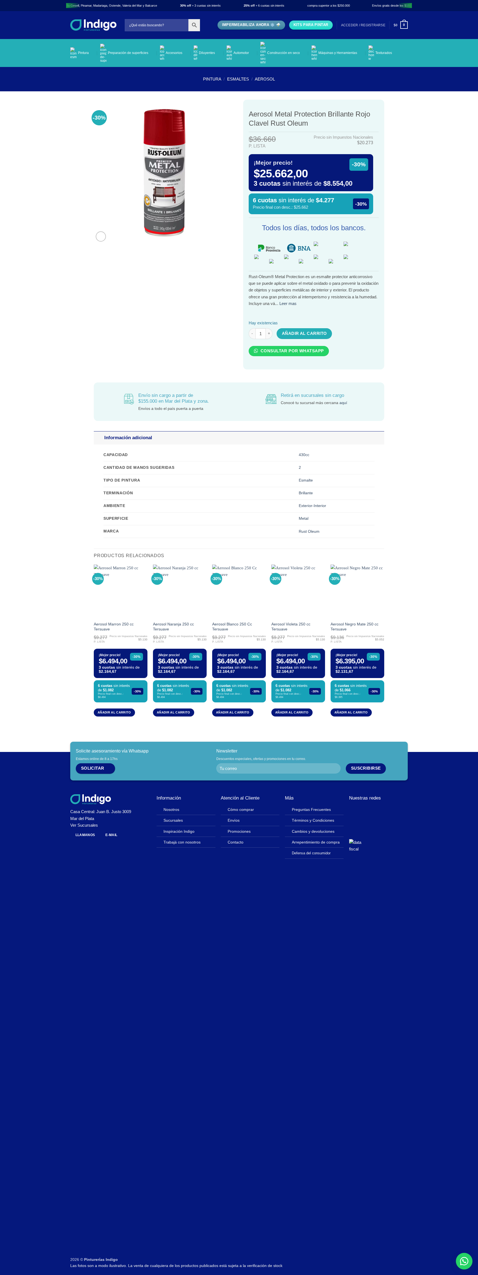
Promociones (239, 831)
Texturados (383, 53)
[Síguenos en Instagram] (360, 811)
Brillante (306, 493)
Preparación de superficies (128, 53)
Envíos (234, 820)
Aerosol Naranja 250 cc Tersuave (173, 626)
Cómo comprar (241, 810)
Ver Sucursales (84, 825)
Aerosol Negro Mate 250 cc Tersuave (354, 626)
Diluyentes (207, 53)
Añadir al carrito (304, 333)
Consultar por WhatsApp (291, 351)
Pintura (83, 53)
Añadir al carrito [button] (114, 712)
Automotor (241, 53)
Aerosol (265, 79)
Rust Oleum (309, 531)
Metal (303, 518)
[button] (363, 25)
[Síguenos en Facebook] (353, 811)
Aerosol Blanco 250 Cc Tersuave (232, 626)
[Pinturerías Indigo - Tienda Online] (93, 25)
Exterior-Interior (312, 506)
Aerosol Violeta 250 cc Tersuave (290, 626)
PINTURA (212, 79)
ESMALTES (238, 79)
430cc (304, 455)
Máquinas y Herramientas (337, 53)
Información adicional (128, 437)
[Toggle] (99, 438)
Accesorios (174, 53)
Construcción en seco (283, 53)
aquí (343, 403)
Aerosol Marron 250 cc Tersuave (114, 626)
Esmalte (306, 480)
